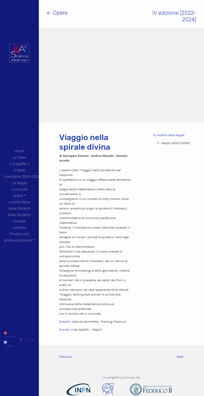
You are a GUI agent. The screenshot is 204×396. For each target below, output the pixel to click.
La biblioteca (19, 202)
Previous (65, 357)
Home (19, 151)
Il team (19, 170)
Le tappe (19, 183)
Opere (18, 195)
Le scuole (19, 189)
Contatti (19, 221)
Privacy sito (19, 234)
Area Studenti (19, 214)
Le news (19, 157)
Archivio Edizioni (18, 240)
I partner (19, 227)
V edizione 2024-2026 (22, 176)
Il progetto (17, 163)
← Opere (56, 13)
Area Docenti (19, 208)
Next (180, 357)
